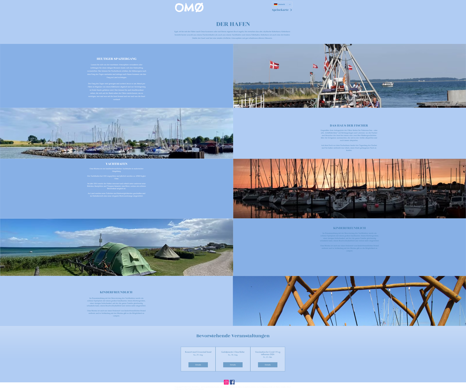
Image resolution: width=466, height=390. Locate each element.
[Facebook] (232, 382)
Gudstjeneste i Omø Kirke (233, 352)
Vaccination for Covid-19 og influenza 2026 (267, 353)
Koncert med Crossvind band (198, 352)
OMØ (189, 7)
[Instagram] (226, 382)
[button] (282, 10)
